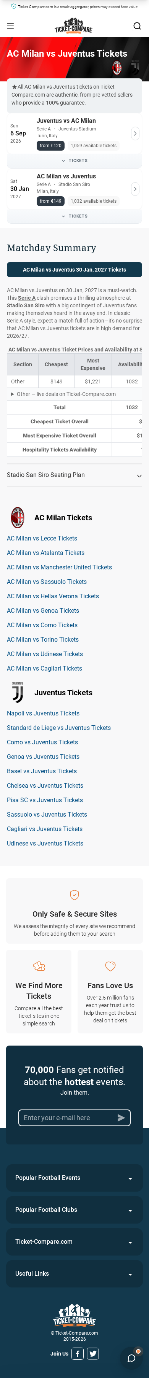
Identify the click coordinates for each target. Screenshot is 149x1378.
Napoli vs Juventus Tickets (43, 713)
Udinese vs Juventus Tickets (45, 843)
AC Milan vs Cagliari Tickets (44, 668)
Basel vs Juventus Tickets (42, 771)
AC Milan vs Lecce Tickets (42, 538)
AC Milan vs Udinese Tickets (45, 654)
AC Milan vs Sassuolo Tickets (47, 581)
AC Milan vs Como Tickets (42, 625)
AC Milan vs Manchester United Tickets (59, 567)
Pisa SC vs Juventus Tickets (45, 800)
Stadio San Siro (26, 305)
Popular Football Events (47, 1177)
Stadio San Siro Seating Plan (46, 474)
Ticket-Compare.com (44, 1241)
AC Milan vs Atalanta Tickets (45, 552)
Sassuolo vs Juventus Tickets (47, 814)
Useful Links (32, 1273)
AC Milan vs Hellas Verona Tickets (53, 596)
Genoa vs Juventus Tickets (43, 756)
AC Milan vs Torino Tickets (43, 639)
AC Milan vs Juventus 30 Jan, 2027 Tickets (74, 270)
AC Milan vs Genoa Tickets (43, 610)
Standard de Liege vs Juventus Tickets (59, 727)
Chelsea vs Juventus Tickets (45, 785)
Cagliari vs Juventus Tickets (45, 829)
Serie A (27, 298)
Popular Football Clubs (46, 1209)
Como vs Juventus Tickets (42, 742)
